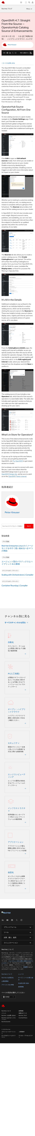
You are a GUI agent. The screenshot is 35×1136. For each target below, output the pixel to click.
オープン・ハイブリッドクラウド (16, 710)
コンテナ (29, 39)
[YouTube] (7, 921)
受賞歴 (25, 967)
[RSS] (31, 53)
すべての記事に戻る (9, 63)
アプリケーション (15, 842)
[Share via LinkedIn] (10, 53)
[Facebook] (12, 921)
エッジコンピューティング (16, 775)
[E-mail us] (15, 53)
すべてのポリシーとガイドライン (9, 1036)
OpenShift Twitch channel (17, 476)
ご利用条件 (21, 1032)
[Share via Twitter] (13, 53)
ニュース (21, 974)
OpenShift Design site (9, 474)
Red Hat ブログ (7, 9)
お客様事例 (5, 981)
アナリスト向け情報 (8, 985)
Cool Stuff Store (23, 1018)
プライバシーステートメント (9, 1032)
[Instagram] (21, 921)
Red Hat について (7, 974)
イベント (4, 1013)
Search (29, 526)
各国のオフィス (23, 1013)
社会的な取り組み (23, 983)
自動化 (11, 642)
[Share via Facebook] (7, 53)
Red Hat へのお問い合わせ (9, 1015)
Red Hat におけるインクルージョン (9, 1018)
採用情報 (21, 987)
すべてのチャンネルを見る (15, 622)
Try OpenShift (18, 461)
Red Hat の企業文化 (8, 977)
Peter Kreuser (12, 45)
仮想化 (11, 872)
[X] (17, 921)
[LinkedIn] (3, 921)
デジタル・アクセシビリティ (26, 1036)
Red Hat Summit (6, 1021)
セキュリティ (14, 743)
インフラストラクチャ (16, 809)
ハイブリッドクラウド (16, 39)
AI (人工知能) (13, 673)
